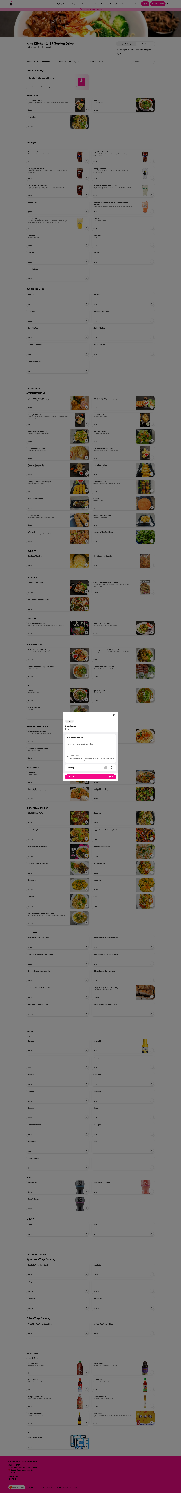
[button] (90, 776)
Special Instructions (75, 737)
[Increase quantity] (112, 767)
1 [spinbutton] (109, 767)
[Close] (114, 715)
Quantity (70, 767)
